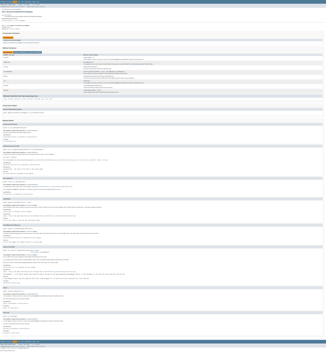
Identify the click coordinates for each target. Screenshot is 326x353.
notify (24, 99)
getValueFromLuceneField (91, 76)
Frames (21, 4)
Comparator (7, 62)
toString (37, 99)
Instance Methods (20, 52)
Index (34, 1)
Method (22, 6)
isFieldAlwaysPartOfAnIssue (92, 85)
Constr (17, 6)
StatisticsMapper (20, 20)
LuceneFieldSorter (7, 20)
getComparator (88, 62)
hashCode (86, 81)
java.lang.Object (6, 15)
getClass (17, 99)
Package (9, 1)
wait (42, 99)
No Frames (27, 4)
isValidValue (88, 90)
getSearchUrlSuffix (90, 71)
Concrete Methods (34, 52)
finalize (10, 99)
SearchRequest (8, 71)
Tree (22, 1)
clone (5, 99)
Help (38, 1)
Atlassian (15, 348)
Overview (3, 1)
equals (86, 57)
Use (19, 1)
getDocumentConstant (90, 66)
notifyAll (30, 99)
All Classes (36, 4)
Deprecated (28, 1)
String (25, 42)
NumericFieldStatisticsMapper (13, 42)
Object (9, 27)
